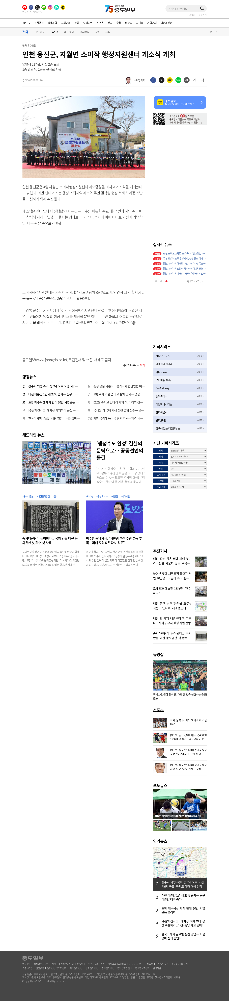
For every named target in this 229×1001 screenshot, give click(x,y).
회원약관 (81, 964)
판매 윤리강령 (107, 968)
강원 (97, 32)
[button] (210, 32)
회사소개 (26, 964)
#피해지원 (125, 496)
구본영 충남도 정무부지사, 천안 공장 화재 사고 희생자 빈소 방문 (185, 257)
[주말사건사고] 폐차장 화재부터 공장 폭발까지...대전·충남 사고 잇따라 (54, 410)
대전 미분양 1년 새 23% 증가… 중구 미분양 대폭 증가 (54, 394)
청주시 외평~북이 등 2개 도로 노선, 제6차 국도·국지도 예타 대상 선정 (54, 386)
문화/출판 (161, 420)
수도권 (55, 32)
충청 (118, 23)
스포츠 (100, 23)
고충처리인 (27, 968)
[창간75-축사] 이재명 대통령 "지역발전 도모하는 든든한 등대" (185, 273)
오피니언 (88, 23)
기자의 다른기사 (134, 365)
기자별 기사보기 (41, 964)
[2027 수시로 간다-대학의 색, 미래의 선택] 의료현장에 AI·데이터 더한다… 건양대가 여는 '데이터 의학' (119, 402)
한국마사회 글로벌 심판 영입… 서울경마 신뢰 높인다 (54, 418)
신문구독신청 (135, 964)
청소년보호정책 (142, 968)
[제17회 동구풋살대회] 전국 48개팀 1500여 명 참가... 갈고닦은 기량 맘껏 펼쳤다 (188, 736)
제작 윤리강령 (76, 968)
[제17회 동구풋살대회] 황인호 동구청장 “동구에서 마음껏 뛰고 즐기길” (188, 751)
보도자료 (40, 32)
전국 (110, 23)
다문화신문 (166, 23)
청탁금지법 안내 (124, 968)
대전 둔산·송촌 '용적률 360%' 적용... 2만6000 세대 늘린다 (172, 605)
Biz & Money (162, 388)
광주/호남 (84, 32)
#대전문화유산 (43, 496)
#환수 (55, 496)
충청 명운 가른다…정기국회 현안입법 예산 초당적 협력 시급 (119, 386)
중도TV (26, 23)
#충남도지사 (101, 496)
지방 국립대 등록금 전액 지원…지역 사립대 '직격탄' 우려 (119, 418)
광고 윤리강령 (91, 968)
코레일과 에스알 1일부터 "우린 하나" (172, 590)
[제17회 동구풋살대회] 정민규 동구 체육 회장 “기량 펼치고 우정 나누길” (188, 766)
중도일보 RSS (162, 964)
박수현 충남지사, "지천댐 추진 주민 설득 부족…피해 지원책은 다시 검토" (114, 540)
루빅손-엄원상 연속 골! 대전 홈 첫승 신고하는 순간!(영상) (180, 696)
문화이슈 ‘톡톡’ (163, 380)
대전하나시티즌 (164, 404)
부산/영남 (69, 32)
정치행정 (39, 23)
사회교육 (65, 23)
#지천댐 (114, 496)
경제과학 (52, 23)
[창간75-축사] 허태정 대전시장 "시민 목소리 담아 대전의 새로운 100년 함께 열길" (185, 263)
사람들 (139, 23)
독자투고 (149, 964)
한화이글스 (161, 412)
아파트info (161, 372)
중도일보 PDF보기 (179, 964)
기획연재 (152, 23)
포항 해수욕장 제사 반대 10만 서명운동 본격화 (54, 402)
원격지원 (157, 968)
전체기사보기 (193, 281)
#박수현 (89, 496)
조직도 (55, 964)
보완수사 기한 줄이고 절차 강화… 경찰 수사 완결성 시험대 (119, 394)
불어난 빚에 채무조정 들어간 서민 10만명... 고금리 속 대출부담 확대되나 (172, 575)
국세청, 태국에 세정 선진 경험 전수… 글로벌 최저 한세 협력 (119, 410)
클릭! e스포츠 (163, 356)
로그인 (192, 15)
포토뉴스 (160, 785)
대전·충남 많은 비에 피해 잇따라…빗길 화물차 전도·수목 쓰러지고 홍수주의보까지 (172, 560)
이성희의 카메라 (164, 364)
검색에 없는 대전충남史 (168, 428)
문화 (76, 23)
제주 (107, 32)
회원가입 (202, 15)
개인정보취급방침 (96, 964)
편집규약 (40, 968)
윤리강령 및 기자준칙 (56, 968)
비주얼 (128, 23)
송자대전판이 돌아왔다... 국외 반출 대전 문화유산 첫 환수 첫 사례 (49, 540)
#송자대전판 (28, 496)
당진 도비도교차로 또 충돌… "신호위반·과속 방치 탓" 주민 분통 (185, 252)
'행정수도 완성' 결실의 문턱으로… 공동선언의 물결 (119, 450)
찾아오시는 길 (67, 964)
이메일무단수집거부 (117, 964)
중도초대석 (161, 396)
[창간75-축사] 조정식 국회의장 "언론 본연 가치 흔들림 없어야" (185, 268)
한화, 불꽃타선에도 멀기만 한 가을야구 (188, 721)
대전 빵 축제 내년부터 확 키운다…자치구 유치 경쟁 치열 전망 (172, 620)
